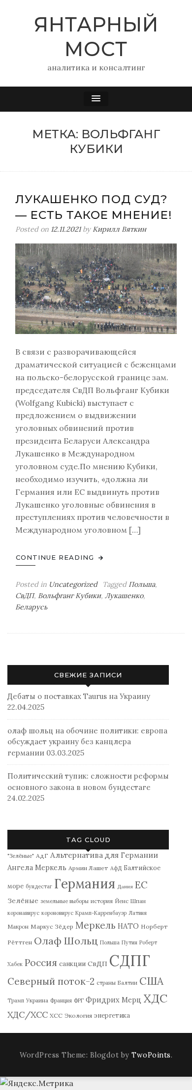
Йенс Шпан (130, 901)
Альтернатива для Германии (104, 855)
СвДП (24, 595)
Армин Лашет (88, 868)
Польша (141, 584)
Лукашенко (124, 595)
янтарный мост (96, 36)
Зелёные (22, 900)
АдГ (42, 855)
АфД (116, 868)
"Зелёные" (20, 855)
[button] (96, 98)
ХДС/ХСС (27, 1014)
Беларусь (31, 607)
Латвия (137, 912)
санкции (72, 964)
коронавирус (23, 912)
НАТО (128, 926)
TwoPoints (151, 1055)
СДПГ (129, 960)
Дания (125, 886)
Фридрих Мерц (113, 999)
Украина (37, 1000)
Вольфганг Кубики (69, 595)
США (151, 981)
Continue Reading (56, 557)
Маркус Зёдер (52, 926)
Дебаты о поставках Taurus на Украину (78, 696)
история (102, 901)
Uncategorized (73, 584)
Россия (41, 963)
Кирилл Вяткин (119, 229)
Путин (129, 942)
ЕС (141, 885)
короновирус (57, 912)
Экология (78, 1015)
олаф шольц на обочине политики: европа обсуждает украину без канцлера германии (87, 741)
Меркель (95, 925)
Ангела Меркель (36, 867)
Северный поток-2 (51, 981)
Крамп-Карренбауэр (101, 912)
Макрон (18, 926)
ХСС (56, 1015)
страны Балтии (116, 982)
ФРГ (79, 1000)
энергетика (112, 1015)
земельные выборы (64, 901)
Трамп (15, 1000)
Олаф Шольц (66, 941)
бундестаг (39, 886)
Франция (61, 1000)
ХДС (155, 998)
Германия (84, 884)
